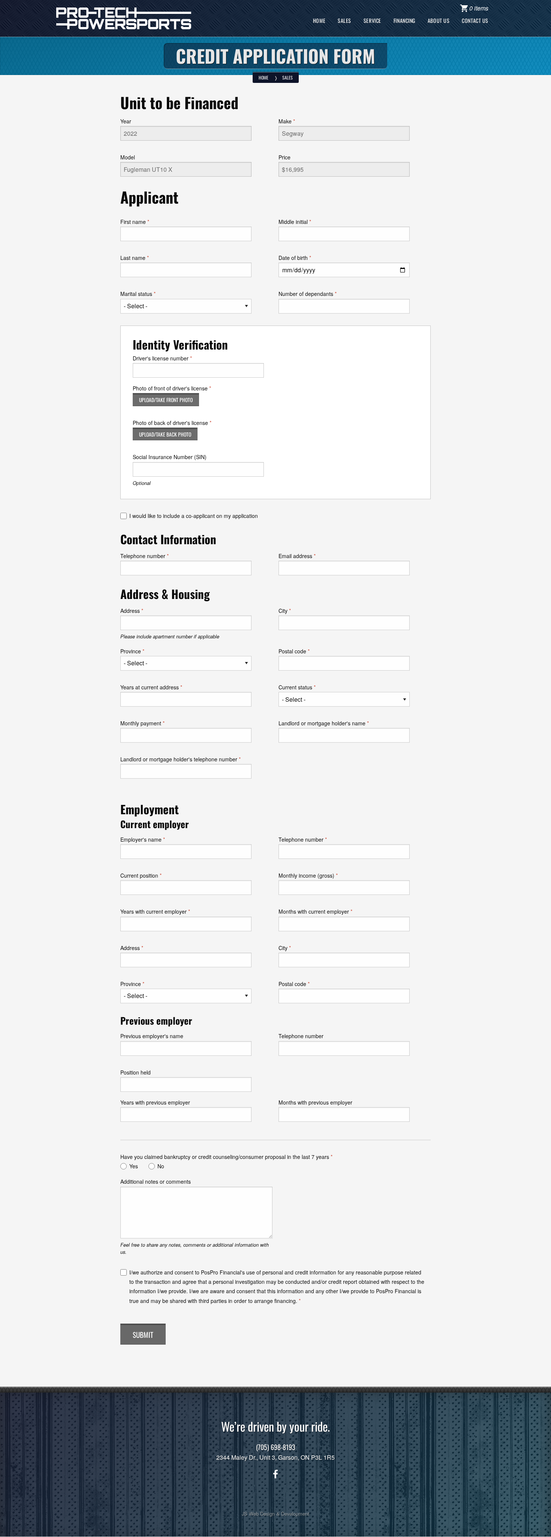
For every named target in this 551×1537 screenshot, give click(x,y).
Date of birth (293, 257)
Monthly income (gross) (306, 875)
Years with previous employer (155, 1102)
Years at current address (149, 687)
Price (284, 157)
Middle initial (293, 221)
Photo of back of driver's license (170, 422)
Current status (295, 687)
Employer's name (141, 839)
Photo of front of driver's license (170, 388)
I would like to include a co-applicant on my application (193, 515)
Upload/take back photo (165, 434)
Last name (132, 257)
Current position (139, 875)
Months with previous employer (315, 1102)
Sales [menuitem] (344, 20)
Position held (135, 1072)
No (160, 1166)
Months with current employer (313, 911)
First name (133, 221)
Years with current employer (153, 911)
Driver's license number (161, 358)
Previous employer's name (151, 1036)
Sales (287, 77)
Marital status (136, 293)
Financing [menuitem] (404, 20)
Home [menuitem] (319, 20)
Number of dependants (305, 293)
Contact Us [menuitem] (475, 20)
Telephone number (142, 556)
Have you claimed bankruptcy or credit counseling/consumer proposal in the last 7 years (224, 1156)
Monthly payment (140, 723)
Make (285, 121)
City (282, 610)
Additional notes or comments (155, 1181)
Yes (133, 1166)
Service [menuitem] (372, 20)
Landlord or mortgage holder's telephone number (178, 759)
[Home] (123, 17)
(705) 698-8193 (275, 1447)
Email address (295, 556)
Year (125, 121)
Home (263, 77)
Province (130, 651)
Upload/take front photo (166, 400)
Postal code (292, 651)
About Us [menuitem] (438, 20)
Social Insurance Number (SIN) (170, 457)
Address (130, 610)
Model (127, 157)
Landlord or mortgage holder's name (321, 723)
